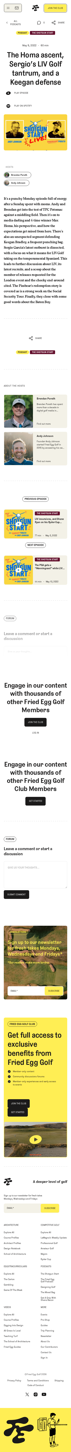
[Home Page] (35, 8)
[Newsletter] (16, 8)
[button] (58, 22)
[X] (27, 1394)
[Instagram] (35, 1394)
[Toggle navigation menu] (8, 8)
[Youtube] (44, 1394)
